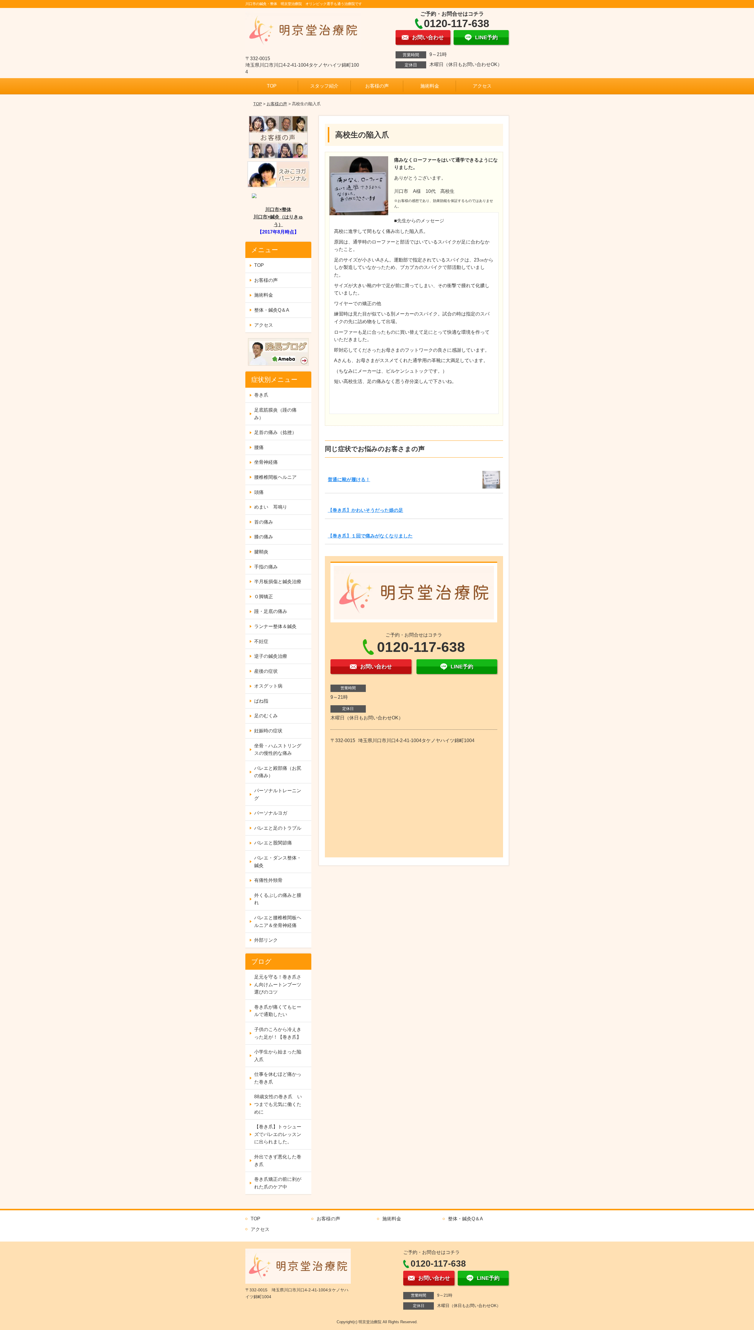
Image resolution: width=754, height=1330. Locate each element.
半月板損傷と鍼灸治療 (277, 581)
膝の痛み (263, 536)
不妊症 (261, 641)
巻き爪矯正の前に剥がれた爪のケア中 (277, 1183)
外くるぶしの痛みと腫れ (277, 899)
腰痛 (259, 447)
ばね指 (261, 700)
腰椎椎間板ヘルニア (275, 477)
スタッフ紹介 (324, 85)
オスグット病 (268, 685)
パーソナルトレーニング (277, 794)
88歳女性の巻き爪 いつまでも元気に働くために (278, 1104)
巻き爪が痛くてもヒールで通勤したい (277, 1011)
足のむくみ (266, 715)
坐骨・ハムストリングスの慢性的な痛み (277, 749)
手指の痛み (266, 566)
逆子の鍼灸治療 (270, 656)
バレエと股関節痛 (273, 842)
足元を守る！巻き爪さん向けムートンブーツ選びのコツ (277, 984)
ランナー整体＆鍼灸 (275, 626)
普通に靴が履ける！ (349, 479)
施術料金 (429, 85)
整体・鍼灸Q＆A (271, 310)
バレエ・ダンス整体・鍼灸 (277, 861)
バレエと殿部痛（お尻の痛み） (277, 772)
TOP (272, 85)
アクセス (482, 85)
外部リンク (266, 940)
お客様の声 (377, 85)
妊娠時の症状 (268, 730)
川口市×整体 (278, 209)
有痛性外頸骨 (268, 880)
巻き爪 (261, 394)
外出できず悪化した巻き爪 (277, 1160)
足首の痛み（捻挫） (275, 432)
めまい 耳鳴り (270, 506)
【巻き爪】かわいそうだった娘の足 (365, 510)
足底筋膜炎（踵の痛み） (275, 413)
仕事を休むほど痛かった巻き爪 (277, 1078)
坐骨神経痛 (266, 462)
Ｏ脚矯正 (263, 596)
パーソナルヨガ (270, 813)
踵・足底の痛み (270, 611)
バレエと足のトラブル (277, 828)
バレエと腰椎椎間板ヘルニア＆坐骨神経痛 (277, 921)
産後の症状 (266, 671)
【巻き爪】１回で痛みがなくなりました (370, 535)
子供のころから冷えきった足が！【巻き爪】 (277, 1033)
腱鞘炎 (261, 551)
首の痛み (263, 522)
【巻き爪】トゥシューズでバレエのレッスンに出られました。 (277, 1134)
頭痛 (259, 492)
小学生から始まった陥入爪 (277, 1055)
